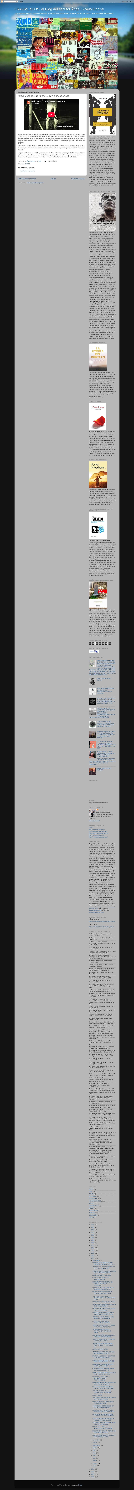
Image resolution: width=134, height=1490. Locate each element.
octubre (95, 1442)
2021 (93, 1237)
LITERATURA (93, 1198)
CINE (90, 1191)
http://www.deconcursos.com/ (98, 831)
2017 (93, 1248)
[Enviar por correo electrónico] (49, 161)
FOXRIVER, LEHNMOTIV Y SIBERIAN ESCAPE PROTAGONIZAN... (100, 1378)
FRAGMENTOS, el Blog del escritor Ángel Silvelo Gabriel (59, 9)
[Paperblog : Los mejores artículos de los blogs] (94, 652)
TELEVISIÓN (93, 1215)
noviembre (96, 1440)
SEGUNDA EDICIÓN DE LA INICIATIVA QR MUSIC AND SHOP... (101, 1331)
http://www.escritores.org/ (97, 829)
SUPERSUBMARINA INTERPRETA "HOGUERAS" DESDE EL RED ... (103, 1313)
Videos (91, 827)
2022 (93, 1235)
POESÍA (91, 1208)
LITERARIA (92, 1196)
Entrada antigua (78, 179)
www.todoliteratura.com (96, 912)
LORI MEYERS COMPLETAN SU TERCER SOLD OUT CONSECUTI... (102, 1283)
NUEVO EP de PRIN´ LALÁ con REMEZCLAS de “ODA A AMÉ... (102, 1427)
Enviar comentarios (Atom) (35, 183)
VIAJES (91, 1217)
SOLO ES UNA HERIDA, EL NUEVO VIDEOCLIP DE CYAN (103, 1340)
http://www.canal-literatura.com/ (99, 833)
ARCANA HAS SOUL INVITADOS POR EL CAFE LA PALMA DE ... (104, 1305)
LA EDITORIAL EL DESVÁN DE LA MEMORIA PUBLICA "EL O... (103, 1288)
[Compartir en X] (53, 161)
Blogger (80, 1485)
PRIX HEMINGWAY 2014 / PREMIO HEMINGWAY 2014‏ (103, 1402)
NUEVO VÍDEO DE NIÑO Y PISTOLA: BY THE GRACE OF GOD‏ (104, 1373)
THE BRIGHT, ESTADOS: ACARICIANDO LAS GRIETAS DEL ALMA (103, 1297)
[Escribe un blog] (51, 161)
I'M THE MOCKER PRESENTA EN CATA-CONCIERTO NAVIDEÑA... (103, 1387)
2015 (93, 1253)
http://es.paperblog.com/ (96, 835)
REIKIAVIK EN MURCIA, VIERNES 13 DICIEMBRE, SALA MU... (104, 1431)
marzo (95, 1460)
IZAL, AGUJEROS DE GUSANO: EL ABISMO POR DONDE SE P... (103, 1419)
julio (94, 1450)
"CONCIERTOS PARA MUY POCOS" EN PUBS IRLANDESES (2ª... (103, 1326)
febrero (95, 1463)
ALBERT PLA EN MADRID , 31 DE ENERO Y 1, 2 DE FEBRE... (103, 1317)
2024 (93, 1230)
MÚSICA (27, 164)
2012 (93, 1469)
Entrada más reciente (27, 179)
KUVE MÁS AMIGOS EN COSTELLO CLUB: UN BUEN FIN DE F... (103, 1356)
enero (95, 1466)
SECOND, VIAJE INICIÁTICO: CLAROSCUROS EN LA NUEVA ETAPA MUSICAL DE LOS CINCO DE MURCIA (106, 701)
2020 (93, 1240)
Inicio (53, 179)
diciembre (96, 1260)
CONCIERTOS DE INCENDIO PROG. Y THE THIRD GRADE (104, 1309)
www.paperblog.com (95, 910)
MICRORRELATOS (95, 1201)
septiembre (96, 1445)
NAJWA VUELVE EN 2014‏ (100, 1349)
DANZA (91, 1194)
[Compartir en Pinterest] (56, 161)
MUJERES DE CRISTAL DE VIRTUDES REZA (100, 1278)
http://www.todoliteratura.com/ (98, 837)
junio (94, 1453)
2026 (93, 1225)
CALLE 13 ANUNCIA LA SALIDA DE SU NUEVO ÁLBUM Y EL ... (103, 1369)
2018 (93, 1245)
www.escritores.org (95, 907)
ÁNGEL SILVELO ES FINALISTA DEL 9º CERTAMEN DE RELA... (103, 1352)
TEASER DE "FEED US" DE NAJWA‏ (103, 1302)
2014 (93, 1255)
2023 (93, 1232)
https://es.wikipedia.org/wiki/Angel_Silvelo (102, 921)
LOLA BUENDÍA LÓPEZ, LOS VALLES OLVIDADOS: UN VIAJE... (104, 1436)
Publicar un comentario (28, 171)
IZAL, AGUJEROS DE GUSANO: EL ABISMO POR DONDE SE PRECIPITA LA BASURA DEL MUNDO (105, 724)
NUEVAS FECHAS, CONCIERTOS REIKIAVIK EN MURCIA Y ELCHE (103, 1361)
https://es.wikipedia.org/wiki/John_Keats (101, 926)
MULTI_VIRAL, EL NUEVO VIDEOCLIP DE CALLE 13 (101, 1321)
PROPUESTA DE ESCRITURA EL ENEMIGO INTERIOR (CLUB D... (103, 1263)
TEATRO (92, 1213)
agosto (95, 1448)
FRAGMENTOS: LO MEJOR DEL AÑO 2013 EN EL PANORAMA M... (103, 1411)
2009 (93, 1477)
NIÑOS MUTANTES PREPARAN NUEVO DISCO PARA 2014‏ (102, 1292)
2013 (93, 1258)
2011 (93, 1471)
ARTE (91, 1189)
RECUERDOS (93, 1210)
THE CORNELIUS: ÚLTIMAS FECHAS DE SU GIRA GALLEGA (104, 1398)
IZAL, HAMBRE (97, 1395)
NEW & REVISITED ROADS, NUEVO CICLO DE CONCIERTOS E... (103, 1336)
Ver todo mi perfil (94, 821)
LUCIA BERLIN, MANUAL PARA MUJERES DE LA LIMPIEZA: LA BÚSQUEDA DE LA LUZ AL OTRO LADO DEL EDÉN (106, 745)
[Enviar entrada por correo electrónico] (45, 161)
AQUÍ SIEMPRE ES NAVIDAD (101, 1275)
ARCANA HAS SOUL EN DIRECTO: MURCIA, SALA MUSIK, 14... (103, 1365)
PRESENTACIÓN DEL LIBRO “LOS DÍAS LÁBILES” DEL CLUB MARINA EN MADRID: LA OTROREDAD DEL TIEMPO (106, 735)
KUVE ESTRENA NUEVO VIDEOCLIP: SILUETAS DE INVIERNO (104, 1383)
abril (94, 1458)
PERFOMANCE (94, 1205)
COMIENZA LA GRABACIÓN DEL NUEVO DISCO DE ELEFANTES (103, 1415)
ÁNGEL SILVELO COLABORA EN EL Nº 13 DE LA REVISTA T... (103, 1267)
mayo (95, 1455)
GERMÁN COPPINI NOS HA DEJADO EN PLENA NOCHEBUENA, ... (104, 1271)
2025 (93, 1227)
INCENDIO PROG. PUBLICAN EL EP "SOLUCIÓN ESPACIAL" (103, 1423)
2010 (93, 1474)
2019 (93, 1243)
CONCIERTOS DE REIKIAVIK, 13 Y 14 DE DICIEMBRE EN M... (103, 1406)
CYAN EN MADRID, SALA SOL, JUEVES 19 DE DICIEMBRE (102, 1391)
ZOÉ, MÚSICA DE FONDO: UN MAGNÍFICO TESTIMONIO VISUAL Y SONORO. (105, 691)
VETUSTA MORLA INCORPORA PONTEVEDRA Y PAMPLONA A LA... (102, 1345)
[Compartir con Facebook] (54, 161)
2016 (93, 1250)
